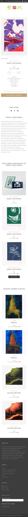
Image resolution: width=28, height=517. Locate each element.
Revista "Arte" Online (9, 503)
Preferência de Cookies (8, 473)
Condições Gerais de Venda (9, 469)
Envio (3, 468)
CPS (6, 495)
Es (11, 1)
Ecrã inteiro (5, 58)
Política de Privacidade (8, 471)
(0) (26, 1)
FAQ (3, 475)
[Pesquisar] (20, 1)
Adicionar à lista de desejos (14, 91)
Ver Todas (14, 276)
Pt (6, 1)
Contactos (5, 477)
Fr (14, 1)
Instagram (6, 489)
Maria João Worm (14, 63)
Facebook (5, 486)
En (9, 1)
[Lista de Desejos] (22, 1)
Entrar (17, 1)
